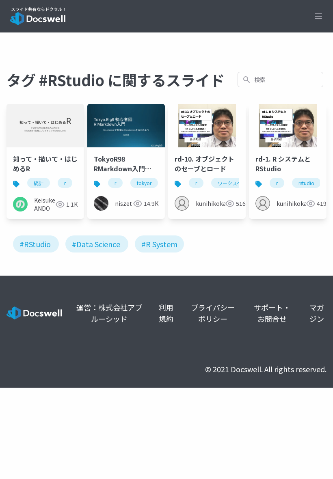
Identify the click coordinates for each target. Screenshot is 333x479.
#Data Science (96, 244)
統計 (38, 182)
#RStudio (35, 244)
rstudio (306, 182)
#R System (159, 244)
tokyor (144, 182)
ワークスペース (234, 182)
